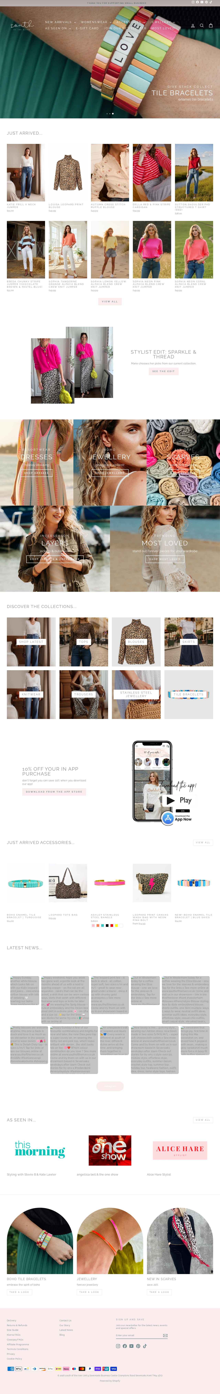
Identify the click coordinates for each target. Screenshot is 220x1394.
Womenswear (95, 22)
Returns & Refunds (17, 1325)
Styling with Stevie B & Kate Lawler (31, 1174)
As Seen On (56, 28)
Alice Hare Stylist (159, 1174)
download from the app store (54, 791)
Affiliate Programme (18, 1344)
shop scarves (183, 473)
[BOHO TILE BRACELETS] (40, 1241)
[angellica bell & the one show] (110, 1150)
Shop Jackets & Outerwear (55, 559)
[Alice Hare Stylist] (180, 1150)
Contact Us (65, 1320)
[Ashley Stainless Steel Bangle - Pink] (93, 925)
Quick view (26, 197)
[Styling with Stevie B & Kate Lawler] (40, 1150)
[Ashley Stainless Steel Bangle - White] (121, 925)
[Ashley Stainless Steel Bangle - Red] (111, 925)
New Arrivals (59, 22)
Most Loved (163, 28)
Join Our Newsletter (125, 28)
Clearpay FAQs (15, 1339)
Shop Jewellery (110, 473)
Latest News (66, 1330)
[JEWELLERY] (110, 1241)
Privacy (11, 1354)
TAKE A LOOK (19, 1292)
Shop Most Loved (165, 559)
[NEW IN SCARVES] (180, 1241)
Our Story (64, 1325)
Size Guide (13, 1330)
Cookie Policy (14, 1358)
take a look (159, 1292)
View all (110, 301)
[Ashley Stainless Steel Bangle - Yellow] (116, 925)
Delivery (11, 1320)
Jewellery (161, 22)
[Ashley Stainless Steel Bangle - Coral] (98, 925)
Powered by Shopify (110, 1381)
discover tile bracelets (186, 107)
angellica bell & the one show (97, 1174)
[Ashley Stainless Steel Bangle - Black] (107, 925)
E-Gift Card (87, 28)
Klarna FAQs (13, 1335)
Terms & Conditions (17, 1349)
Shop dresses (36, 473)
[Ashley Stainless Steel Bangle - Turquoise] (102, 925)
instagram (110, 1086)
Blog (62, 1335)
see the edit (163, 371)
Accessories (129, 22)
